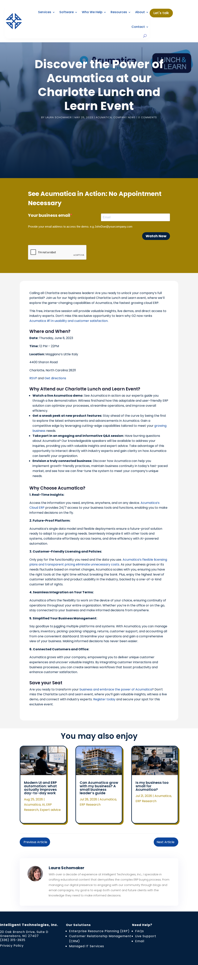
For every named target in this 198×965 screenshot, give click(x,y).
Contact (138, 27)
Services (44, 12)
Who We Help (92, 12)
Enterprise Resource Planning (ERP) (99, 931)
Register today (104, 699)
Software (66, 12)
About (140, 12)
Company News (124, 117)
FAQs (139, 931)
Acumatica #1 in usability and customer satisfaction (68, 321)
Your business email (49, 215)
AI (43, 804)
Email (139, 941)
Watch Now (156, 236)
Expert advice (50, 810)
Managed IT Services (86, 946)
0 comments (147, 117)
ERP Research (90, 804)
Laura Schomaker (58, 117)
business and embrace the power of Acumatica (115, 689)
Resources (119, 12)
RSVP (33, 378)
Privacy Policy (12, 945)
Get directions (55, 378)
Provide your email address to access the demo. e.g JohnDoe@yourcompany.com (80, 226)
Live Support (145, 936)
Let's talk (161, 12)
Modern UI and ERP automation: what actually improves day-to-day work (40, 787)
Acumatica (104, 117)
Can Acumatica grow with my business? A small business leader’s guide (99, 787)
